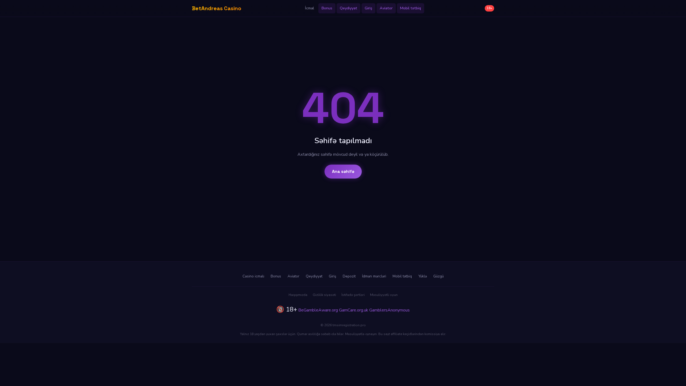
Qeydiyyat (348, 8)
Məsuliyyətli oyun (384, 294)
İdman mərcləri (374, 276)
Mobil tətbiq (410, 8)
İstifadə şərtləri (353, 294)
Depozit (349, 276)
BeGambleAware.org (318, 310)
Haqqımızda (298, 294)
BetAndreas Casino (216, 8)
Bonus (327, 8)
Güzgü (438, 276)
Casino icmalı (253, 276)
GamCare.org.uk (353, 310)
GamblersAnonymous (389, 310)
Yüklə (422, 276)
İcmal (309, 8)
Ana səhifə (343, 171)
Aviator (386, 8)
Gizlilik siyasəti (324, 294)
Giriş (368, 8)
